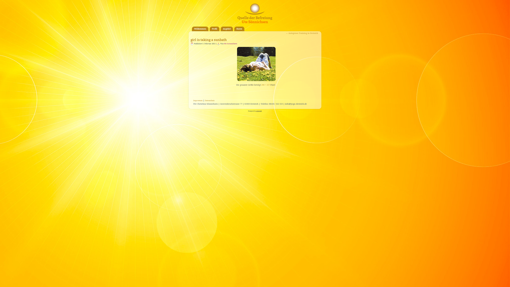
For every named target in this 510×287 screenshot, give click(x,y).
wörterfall (259, 111)
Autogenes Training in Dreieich (302, 33)
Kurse (239, 29)
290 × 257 (265, 85)
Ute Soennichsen (230, 44)
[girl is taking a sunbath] (256, 80)
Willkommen (200, 29)
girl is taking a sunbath (209, 40)
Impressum (198, 101)
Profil (214, 29)
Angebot (227, 29)
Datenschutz (210, 101)
